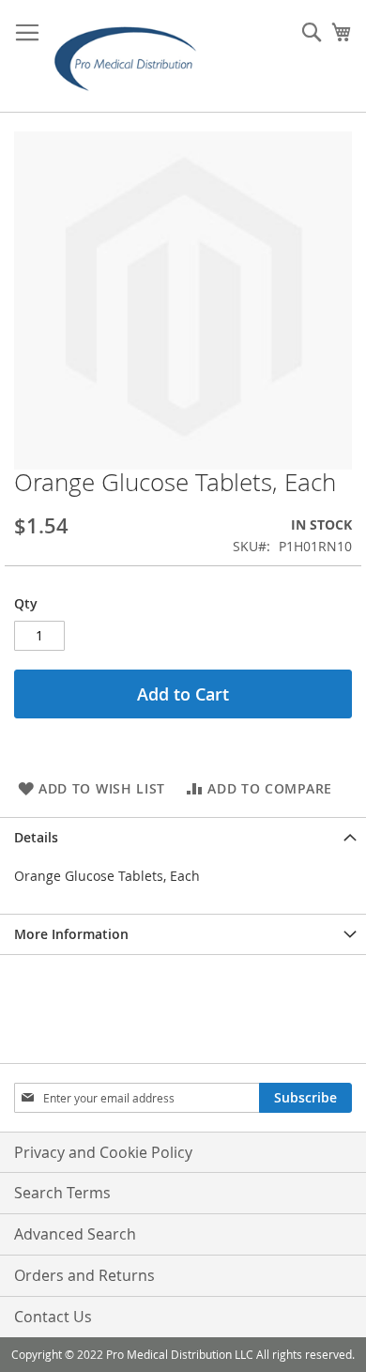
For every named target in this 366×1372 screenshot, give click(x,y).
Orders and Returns (84, 1275)
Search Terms (62, 1192)
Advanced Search (75, 1234)
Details (36, 837)
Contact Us (53, 1316)
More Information (71, 934)
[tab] (183, 837)
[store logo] (131, 56)
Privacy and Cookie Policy (103, 1152)
